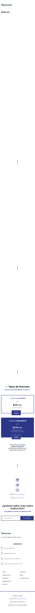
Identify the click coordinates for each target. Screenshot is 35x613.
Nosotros (23, 572)
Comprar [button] (16, 412)
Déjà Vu (5, 584)
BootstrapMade (21, 598)
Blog (21, 575)
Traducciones (7, 575)
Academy (6, 578)
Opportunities (7, 581)
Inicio (4, 572)
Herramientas (24, 578)
